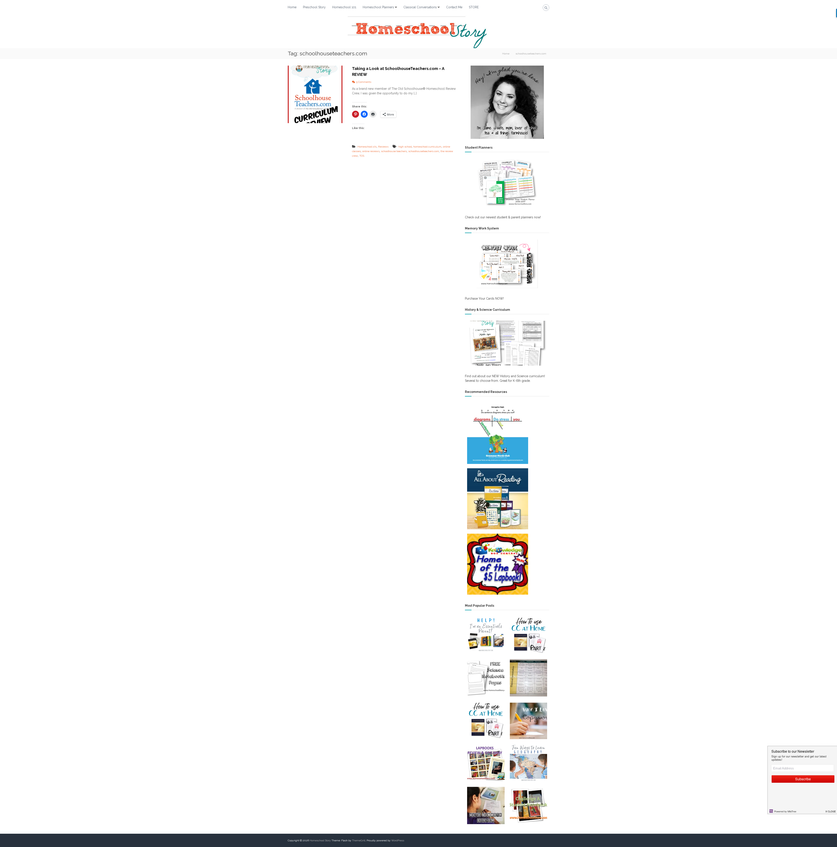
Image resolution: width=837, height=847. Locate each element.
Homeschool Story (320, 840)
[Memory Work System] (507, 263)
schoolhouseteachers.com (423, 151)
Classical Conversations (420, 7)
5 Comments (363, 81)
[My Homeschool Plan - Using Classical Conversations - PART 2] (528, 635)
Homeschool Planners (378, 7)
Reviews (383, 146)
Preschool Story (314, 7)
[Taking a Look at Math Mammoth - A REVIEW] (486, 805)
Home (292, 7)
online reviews (370, 151)
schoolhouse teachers (394, 151)
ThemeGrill (358, 840)
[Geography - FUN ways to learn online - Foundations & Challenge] (528, 763)
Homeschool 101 (344, 7)
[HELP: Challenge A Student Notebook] (528, 805)
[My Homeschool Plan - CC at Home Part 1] (486, 720)
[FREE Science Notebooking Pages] (486, 678)
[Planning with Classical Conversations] (528, 678)
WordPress (397, 840)
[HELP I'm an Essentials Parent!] (486, 635)
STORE (474, 7)
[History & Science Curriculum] (507, 343)
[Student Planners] (507, 182)
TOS (361, 155)
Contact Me (454, 7)
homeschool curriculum (427, 146)
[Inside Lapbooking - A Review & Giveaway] (486, 763)
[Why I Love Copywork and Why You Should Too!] (528, 720)
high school (405, 146)
